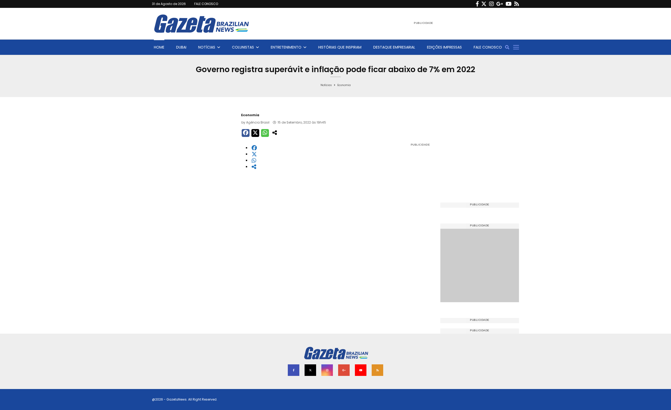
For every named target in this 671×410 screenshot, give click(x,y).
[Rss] (516, 4)
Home (159, 47)
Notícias (206, 47)
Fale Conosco (488, 47)
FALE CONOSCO (206, 4)
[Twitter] (483, 4)
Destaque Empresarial (394, 47)
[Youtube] (509, 4)
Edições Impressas (444, 47)
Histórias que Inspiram (339, 47)
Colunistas (243, 47)
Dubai (181, 47)
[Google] (499, 4)
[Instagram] (491, 4)
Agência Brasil (257, 122)
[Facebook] (477, 4)
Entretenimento (286, 47)
